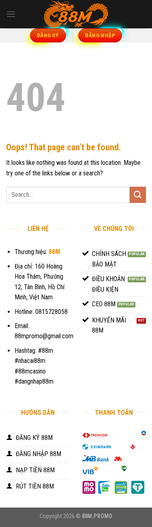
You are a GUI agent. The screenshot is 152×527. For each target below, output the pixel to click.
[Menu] (11, 14)
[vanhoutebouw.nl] (76, 14)
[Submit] (138, 195)
